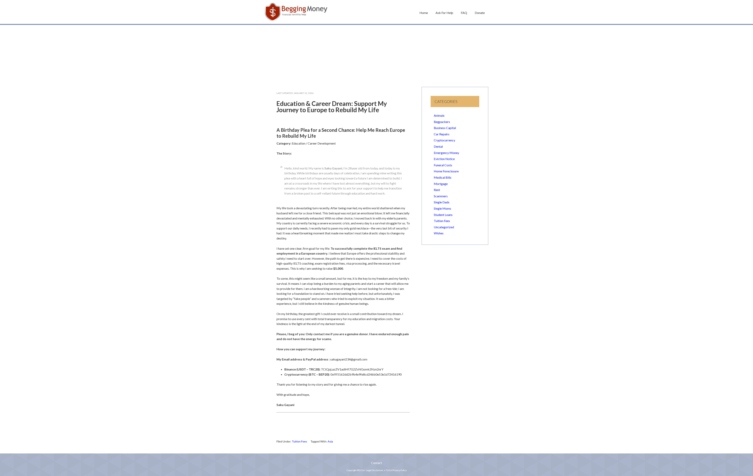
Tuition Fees (299, 441)
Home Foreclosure (446, 171)
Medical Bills (442, 177)
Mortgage (441, 184)
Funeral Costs (443, 165)
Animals (439, 115)
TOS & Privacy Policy (396, 470)
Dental (438, 146)
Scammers (441, 196)
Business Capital (445, 128)
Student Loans (443, 215)
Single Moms (442, 208)
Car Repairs (441, 134)
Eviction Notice (444, 159)
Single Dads (441, 202)
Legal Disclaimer (374, 470)
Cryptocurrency (444, 140)
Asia (330, 441)
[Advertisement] (376, 53)
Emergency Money (446, 153)
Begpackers (442, 122)
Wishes (439, 233)
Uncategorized (444, 227)
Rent (437, 190)
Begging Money (296, 12)
